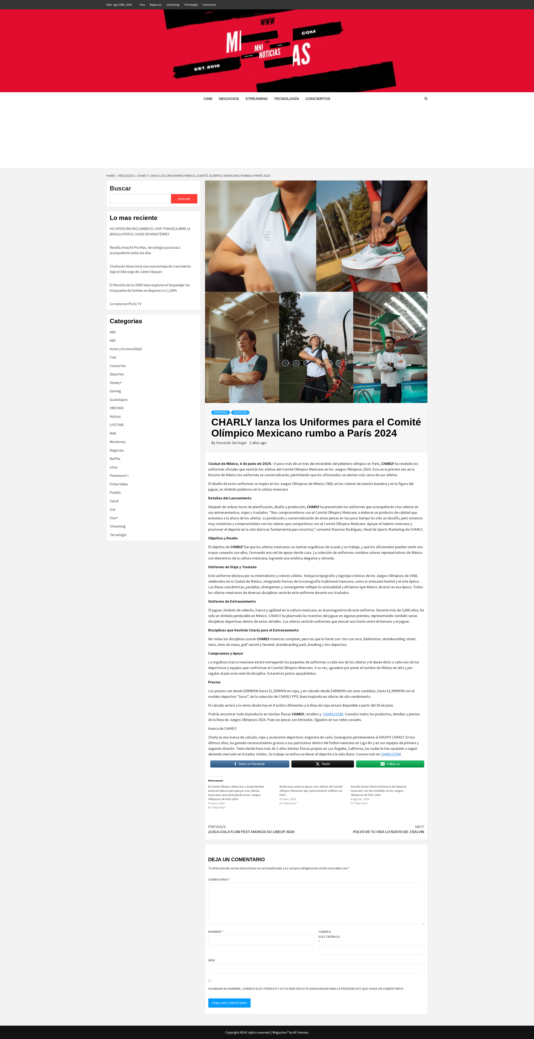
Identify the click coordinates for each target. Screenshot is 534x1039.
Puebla (115, 492)
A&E (113, 332)
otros (114, 467)
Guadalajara (118, 399)
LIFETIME (117, 425)
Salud (114, 501)
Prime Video (119, 484)
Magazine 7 (280, 1032)
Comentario (219, 879)
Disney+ (116, 382)
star (113, 509)
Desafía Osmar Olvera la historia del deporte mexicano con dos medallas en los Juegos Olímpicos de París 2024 (379, 791)
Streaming (172, 4)
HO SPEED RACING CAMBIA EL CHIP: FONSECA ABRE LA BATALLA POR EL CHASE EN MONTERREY (150, 231)
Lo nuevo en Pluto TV (125, 304)
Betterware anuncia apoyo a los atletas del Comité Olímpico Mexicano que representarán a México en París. (311, 791)
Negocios (156, 4)
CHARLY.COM (333, 714)
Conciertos (209, 4)
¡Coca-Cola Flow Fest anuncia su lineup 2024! (251, 829)
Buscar (120, 188)
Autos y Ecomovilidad (126, 349)
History (115, 416)
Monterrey (118, 441)
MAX (113, 433)
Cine (142, 4)
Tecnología (191, 4)
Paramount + (119, 475)
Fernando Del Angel (231, 442)
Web (211, 960)
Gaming (115, 391)
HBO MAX (117, 408)
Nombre (215, 931)
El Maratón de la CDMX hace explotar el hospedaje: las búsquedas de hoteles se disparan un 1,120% (150, 288)
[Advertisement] (267, 136)
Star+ (114, 518)
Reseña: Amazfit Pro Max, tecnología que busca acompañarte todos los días (145, 250)
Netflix (115, 458)
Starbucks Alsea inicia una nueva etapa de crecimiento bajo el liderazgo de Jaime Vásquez (150, 269)
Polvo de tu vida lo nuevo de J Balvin (388, 829)
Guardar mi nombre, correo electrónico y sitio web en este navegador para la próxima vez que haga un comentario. (306, 988)
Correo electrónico (328, 936)
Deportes (221, 412)
